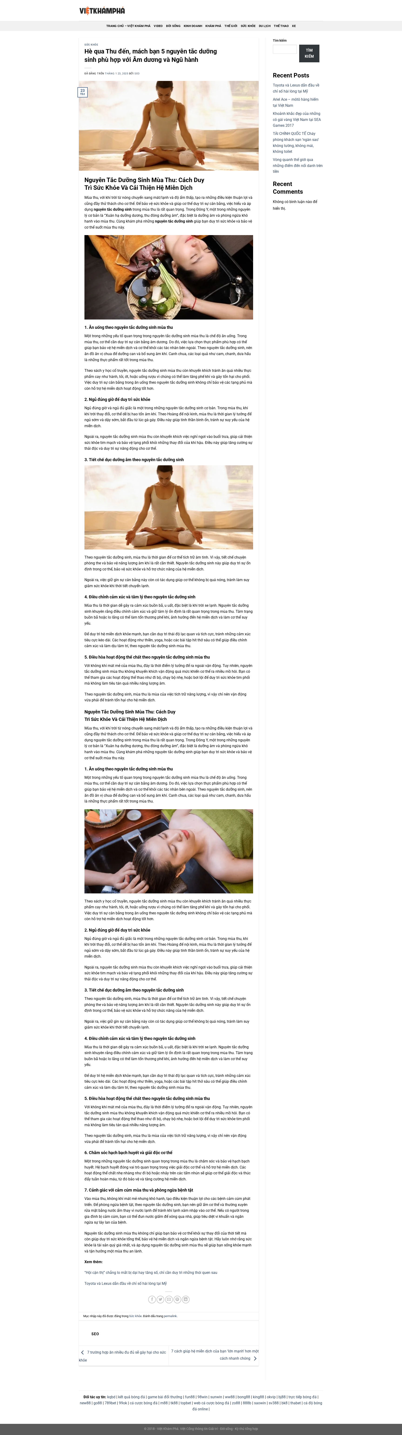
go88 (98, 1403)
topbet (186, 1403)
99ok (123, 1403)
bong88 (244, 1397)
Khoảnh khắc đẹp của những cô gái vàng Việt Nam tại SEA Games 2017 (297, 119)
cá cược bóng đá (143, 1403)
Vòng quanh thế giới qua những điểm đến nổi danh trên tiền (298, 165)
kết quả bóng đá (131, 1397)
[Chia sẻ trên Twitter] (160, 1299)
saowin (260, 1403)
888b (247, 1403)
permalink (170, 1316)
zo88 (236, 1403)
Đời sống (173, 26)
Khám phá (213, 26)
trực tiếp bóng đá (302, 1397)
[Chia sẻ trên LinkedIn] (186, 1299)
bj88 (282, 1397)
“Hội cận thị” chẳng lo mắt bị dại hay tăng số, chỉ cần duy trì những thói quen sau (150, 1272)
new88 (85, 1403)
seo (137, 73)
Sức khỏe (248, 26)
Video (158, 26)
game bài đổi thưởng (165, 1397)
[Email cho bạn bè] (169, 1299)
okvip (271, 1397)
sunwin (216, 1397)
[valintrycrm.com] (102, 10)
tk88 (174, 1403)
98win (203, 1397)
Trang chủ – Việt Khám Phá (128, 26)
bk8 (284, 1403)
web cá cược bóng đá (211, 1403)
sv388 (274, 1403)
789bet (110, 1403)
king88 (258, 1397)
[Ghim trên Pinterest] (177, 1299)
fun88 (190, 1397)
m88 (164, 1403)
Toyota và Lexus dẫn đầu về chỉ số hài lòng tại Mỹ (125, 1283)
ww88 (230, 1397)
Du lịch (265, 26)
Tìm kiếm (280, 41)
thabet (295, 1403)
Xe (294, 26)
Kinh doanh (193, 26)
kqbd (111, 1397)
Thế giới (230, 26)
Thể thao (281, 26)
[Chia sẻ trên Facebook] (152, 1299)
